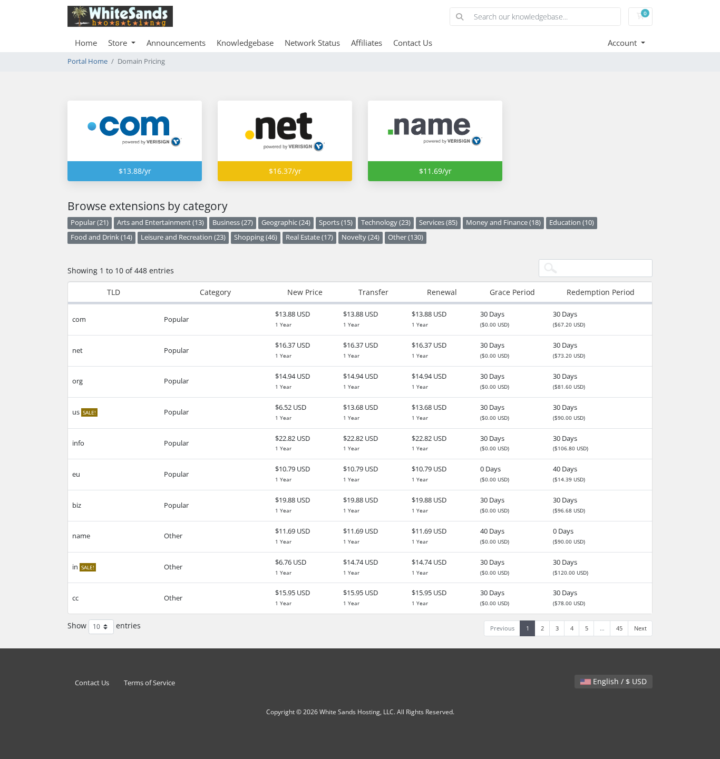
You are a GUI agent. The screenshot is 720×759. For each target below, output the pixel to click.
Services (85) (438, 222)
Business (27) (232, 222)
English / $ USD (619, 681)
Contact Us (412, 42)
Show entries (104, 626)
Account (623, 42)
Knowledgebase (245, 42)
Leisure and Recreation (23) (183, 237)
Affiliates (366, 42)
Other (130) (405, 237)
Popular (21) (90, 222)
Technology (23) (386, 222)
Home (86, 42)
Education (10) (571, 222)
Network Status (312, 42)
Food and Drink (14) (101, 237)
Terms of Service (149, 682)
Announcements (176, 42)
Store (118, 42)
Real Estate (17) (309, 237)
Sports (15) (336, 222)
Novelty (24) (361, 237)
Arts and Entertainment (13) (160, 222)
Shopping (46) (255, 237)
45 (619, 628)
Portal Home (87, 61)
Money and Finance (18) (503, 222)
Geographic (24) (285, 222)
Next (640, 628)
